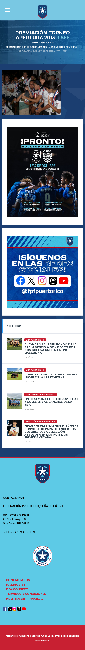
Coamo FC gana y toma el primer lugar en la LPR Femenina (50, 376)
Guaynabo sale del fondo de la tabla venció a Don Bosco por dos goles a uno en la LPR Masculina (50, 349)
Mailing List (15, 584)
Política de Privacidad (25, 598)
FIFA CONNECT (17, 589)
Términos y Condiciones (26, 594)
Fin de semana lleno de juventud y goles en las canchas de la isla (51, 401)
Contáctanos (18, 580)
